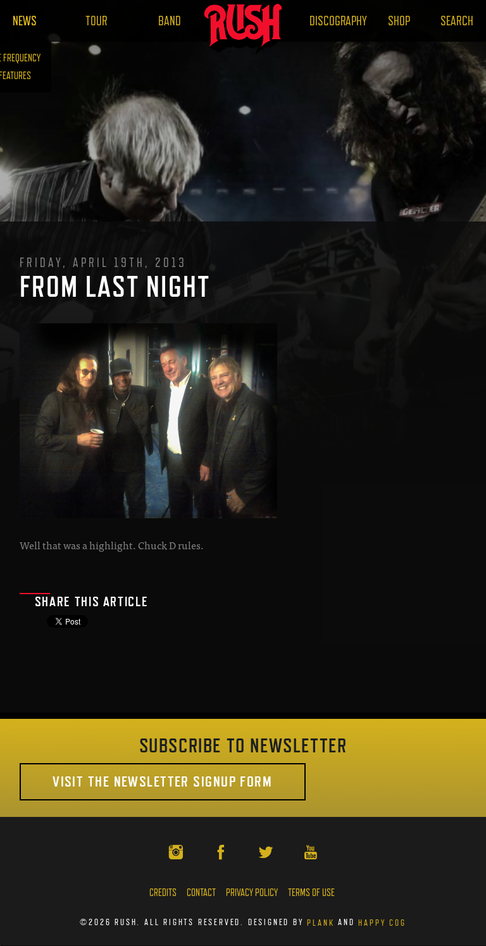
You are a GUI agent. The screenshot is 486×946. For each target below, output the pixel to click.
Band (169, 20)
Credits (163, 893)
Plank (320, 922)
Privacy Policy (252, 893)
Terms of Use (311, 893)
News (25, 20)
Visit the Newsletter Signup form (162, 781)
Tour (96, 20)
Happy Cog (382, 922)
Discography (338, 20)
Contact (201, 893)
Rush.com (243, 28)
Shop (399, 20)
